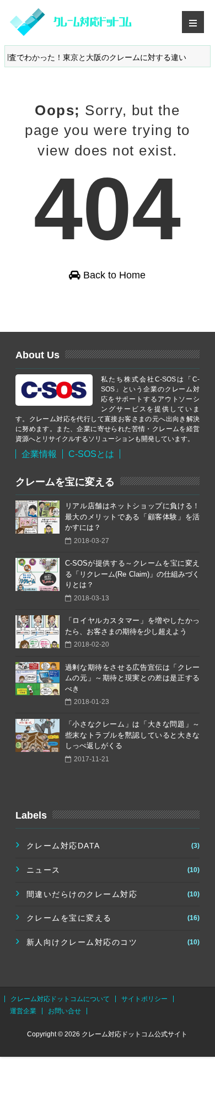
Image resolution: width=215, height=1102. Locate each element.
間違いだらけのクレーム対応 (82, 894)
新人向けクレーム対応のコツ (82, 942)
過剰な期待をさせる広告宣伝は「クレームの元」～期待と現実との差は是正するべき (132, 678)
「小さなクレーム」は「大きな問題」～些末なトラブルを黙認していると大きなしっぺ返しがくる (132, 735)
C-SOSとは (91, 454)
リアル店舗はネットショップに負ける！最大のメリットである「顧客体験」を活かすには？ (132, 516)
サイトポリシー (144, 999)
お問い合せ (64, 1011)
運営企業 (23, 1011)
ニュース (43, 870)
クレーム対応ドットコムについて (60, 999)
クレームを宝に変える (69, 917)
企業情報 (39, 454)
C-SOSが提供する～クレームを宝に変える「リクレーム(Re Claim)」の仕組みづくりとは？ (132, 574)
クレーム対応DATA (63, 845)
